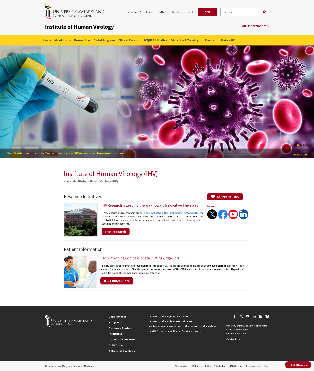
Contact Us (233, 339)
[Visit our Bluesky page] (267, 317)
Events (190, 12)
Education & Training (184, 40)
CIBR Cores (116, 345)
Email (149, 12)
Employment (253, 366)
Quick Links (132, 12)
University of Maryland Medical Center (171, 321)
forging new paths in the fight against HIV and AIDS (169, 212)
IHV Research (115, 231)
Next (309, 103)
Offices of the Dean (122, 351)
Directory (176, 12)
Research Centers (120, 328)
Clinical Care (126, 40)
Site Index (219, 366)
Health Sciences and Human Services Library (175, 331)
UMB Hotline (235, 366)
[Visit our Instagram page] (260, 316)
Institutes (115, 333)
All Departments (254, 26)
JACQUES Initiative (154, 40)
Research (80, 40)
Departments (117, 316)
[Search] (264, 12)
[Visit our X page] (241, 316)
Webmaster (181, 366)
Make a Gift (228, 40)
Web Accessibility (201, 366)
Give (207, 12)
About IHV (60, 40)
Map (266, 366)
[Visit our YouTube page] (247, 316)
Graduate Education (122, 339)
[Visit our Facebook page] (234, 316)
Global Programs (104, 40)
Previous (5, 103)
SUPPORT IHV (228, 196)
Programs (115, 322)
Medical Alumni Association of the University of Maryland (183, 326)
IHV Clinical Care (117, 281)
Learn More (299, 154)
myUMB (162, 12)
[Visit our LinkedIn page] (254, 316)
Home (47, 40)
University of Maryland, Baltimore (169, 316)
